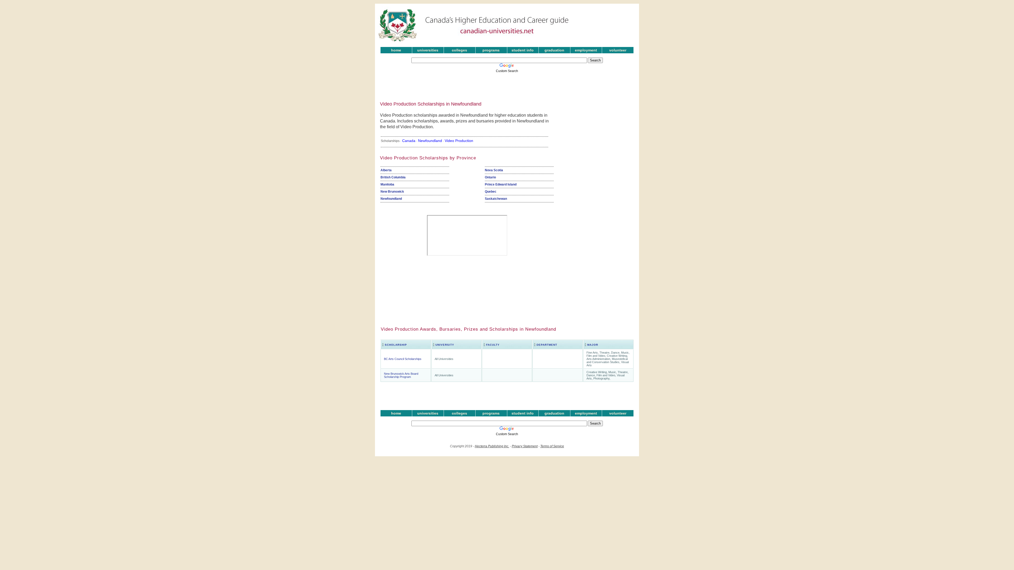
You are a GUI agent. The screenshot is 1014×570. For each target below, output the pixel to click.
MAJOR (592, 344)
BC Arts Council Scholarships (402, 358)
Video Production (459, 141)
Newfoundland (430, 141)
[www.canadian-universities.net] (474, 42)
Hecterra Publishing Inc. (492, 446)
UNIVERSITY (444, 344)
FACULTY (493, 344)
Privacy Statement (525, 446)
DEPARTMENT (547, 344)
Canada (408, 141)
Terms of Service (552, 446)
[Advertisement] (503, 85)
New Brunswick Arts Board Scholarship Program (401, 375)
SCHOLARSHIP (396, 344)
